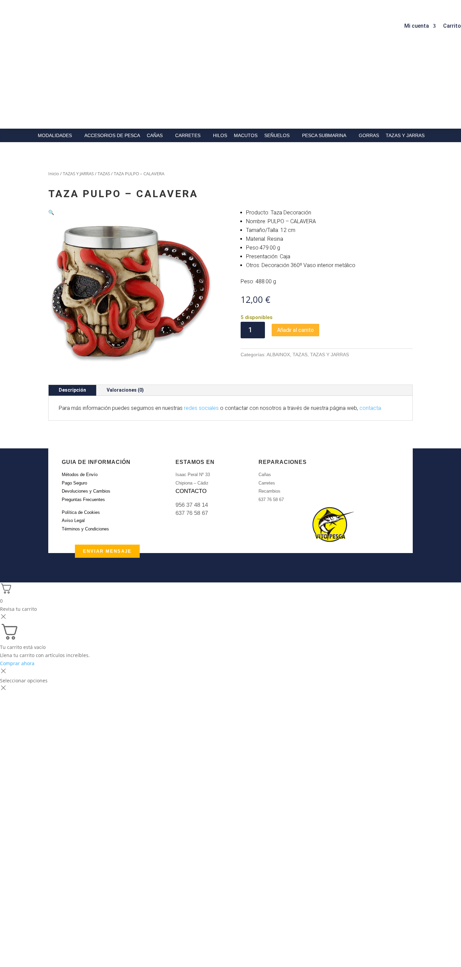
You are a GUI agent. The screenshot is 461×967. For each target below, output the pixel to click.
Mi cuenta (416, 26)
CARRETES (187, 135)
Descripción (72, 390)
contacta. (370, 408)
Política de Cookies (81, 512)
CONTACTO (191, 491)
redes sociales (201, 408)
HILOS (220, 135)
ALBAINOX (278, 354)
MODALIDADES (55, 135)
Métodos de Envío (80, 474)
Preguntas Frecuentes (83, 499)
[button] (51, 212)
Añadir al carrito (295, 330)
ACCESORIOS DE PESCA (112, 135)
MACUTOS (245, 135)
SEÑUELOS (277, 135)
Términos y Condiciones (85, 528)
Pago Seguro (74, 483)
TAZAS (104, 174)
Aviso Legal (73, 520)
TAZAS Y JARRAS (405, 135)
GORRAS (369, 135)
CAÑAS (155, 135)
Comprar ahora (17, 663)
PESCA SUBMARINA (324, 135)
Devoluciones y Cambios (86, 491)
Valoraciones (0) (125, 390)
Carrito (452, 26)
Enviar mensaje (107, 551)
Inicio (53, 174)
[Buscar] (142, 24)
